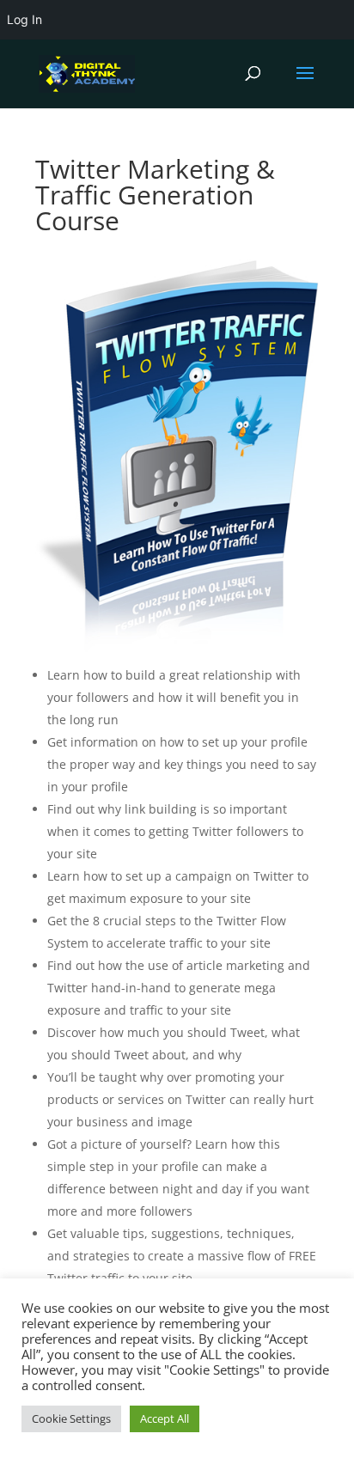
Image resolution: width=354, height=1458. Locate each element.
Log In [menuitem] (24, 19)
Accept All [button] (164, 1418)
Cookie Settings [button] (71, 1418)
